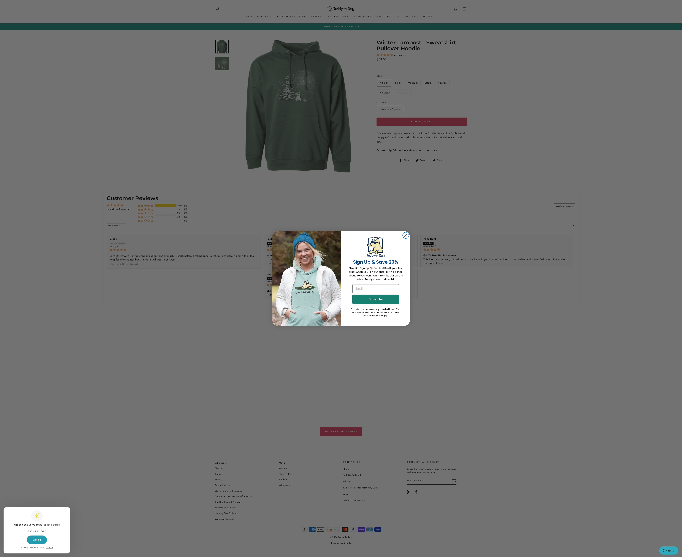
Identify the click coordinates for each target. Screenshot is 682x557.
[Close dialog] (406, 235)
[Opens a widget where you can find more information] (668, 550)
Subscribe (376, 299)
